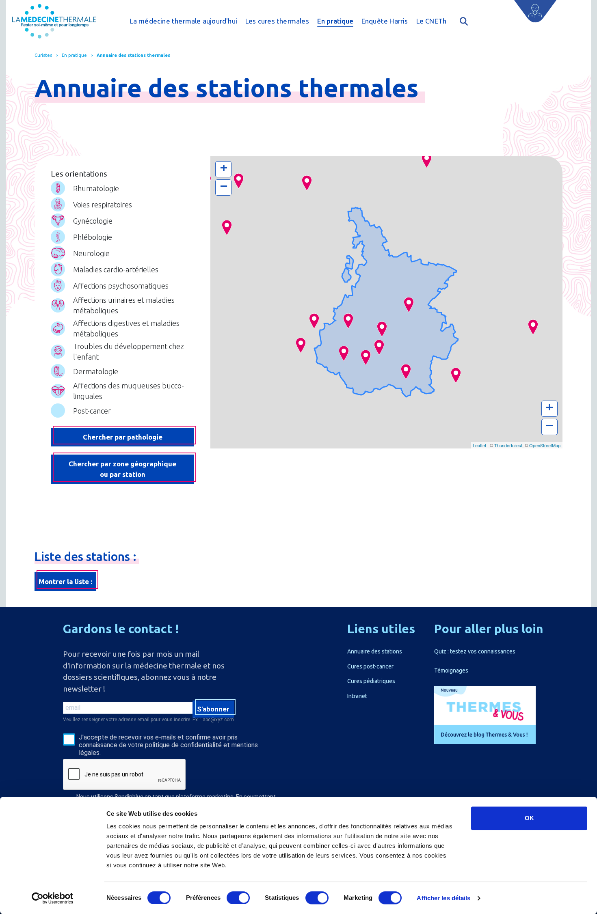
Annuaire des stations (374, 651)
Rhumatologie (96, 188)
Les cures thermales (277, 21)
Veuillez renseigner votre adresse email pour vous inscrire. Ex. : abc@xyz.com (148, 719)
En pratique (335, 21)
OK (529, 818)
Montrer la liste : (65, 581)
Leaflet (479, 445)
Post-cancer (92, 411)
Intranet (357, 696)
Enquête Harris (384, 21)
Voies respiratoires (102, 204)
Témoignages (451, 670)
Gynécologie (92, 221)
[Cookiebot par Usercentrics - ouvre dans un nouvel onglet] (52, 898)
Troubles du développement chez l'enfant (128, 351)
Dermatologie (95, 371)
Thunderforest (508, 445)
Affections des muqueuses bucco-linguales (128, 391)
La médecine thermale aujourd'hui (183, 21)
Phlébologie (92, 237)
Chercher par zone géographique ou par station (122, 469)
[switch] (238, 897)
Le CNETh (431, 21)
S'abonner (213, 709)
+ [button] (223, 168)
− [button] (223, 186)
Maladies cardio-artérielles (115, 269)
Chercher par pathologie (122, 437)
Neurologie (91, 253)
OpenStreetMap (544, 445)
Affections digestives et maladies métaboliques (126, 328)
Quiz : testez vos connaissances (474, 651)
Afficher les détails (443, 898)
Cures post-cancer (370, 666)
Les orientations (79, 173)
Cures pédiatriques (371, 681)
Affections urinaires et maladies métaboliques (124, 305)
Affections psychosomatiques (121, 286)
